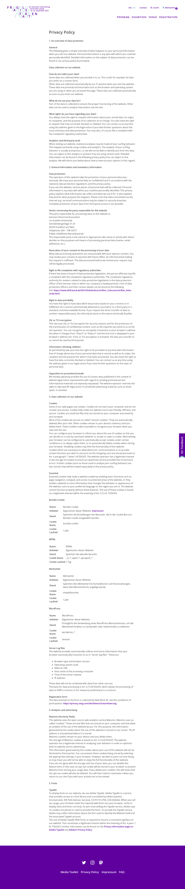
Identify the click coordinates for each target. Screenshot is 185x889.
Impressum (98, 510)
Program (123, 17)
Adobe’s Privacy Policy (80, 829)
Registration (168, 17)
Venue (153, 17)
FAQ (121, 872)
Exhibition (139, 17)
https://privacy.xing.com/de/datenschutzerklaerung (89, 703)
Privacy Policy (90, 872)
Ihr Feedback (182, 445)
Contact (143, 7)
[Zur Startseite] (28, 12)
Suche (156, 7)
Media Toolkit (69, 872)
